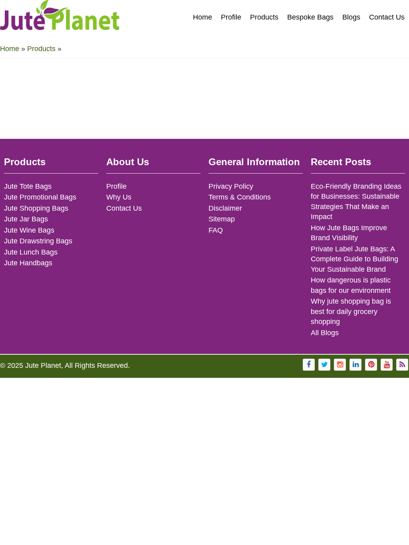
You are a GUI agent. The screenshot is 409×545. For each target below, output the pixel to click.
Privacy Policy (230, 186)
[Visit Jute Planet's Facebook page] (309, 365)
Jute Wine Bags (29, 230)
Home (202, 17)
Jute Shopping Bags (36, 208)
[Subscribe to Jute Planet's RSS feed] (402, 365)
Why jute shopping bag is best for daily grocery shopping (351, 311)
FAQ (215, 230)
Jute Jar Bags (26, 219)
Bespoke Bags (310, 17)
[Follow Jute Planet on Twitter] (324, 365)
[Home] (60, 18)
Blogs (351, 17)
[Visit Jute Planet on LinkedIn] (355, 365)
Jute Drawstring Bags (38, 241)
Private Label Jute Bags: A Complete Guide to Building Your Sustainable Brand (354, 259)
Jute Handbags (28, 263)
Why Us (118, 197)
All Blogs (325, 333)
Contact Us (387, 17)
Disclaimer (225, 208)
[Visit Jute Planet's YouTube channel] (387, 365)
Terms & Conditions (239, 197)
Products (264, 17)
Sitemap (221, 219)
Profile (231, 17)
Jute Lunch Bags (31, 252)
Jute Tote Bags (28, 186)
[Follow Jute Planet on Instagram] (340, 365)
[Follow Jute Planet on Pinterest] (371, 365)
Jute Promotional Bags (40, 197)
